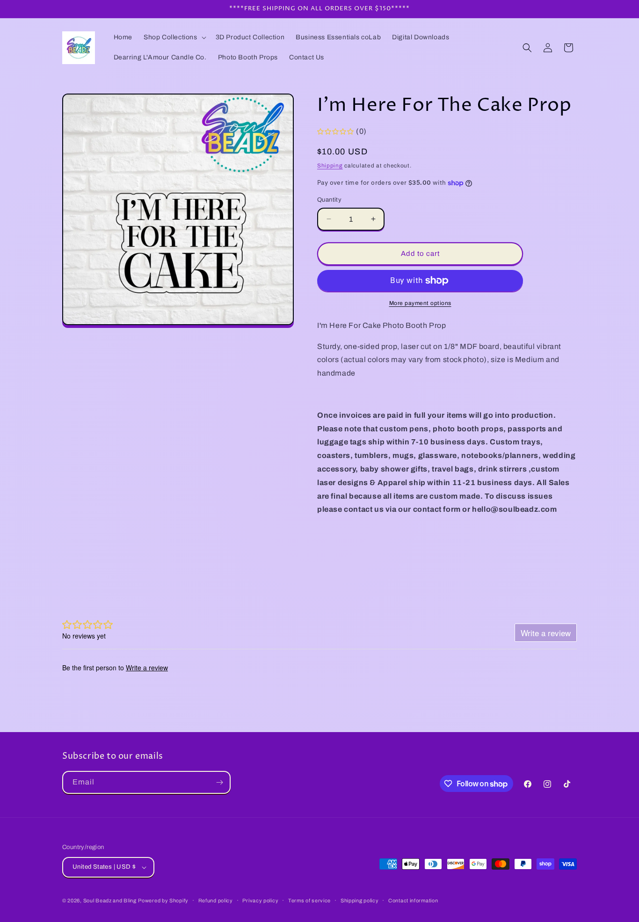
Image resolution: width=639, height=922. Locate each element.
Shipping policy (360, 900)
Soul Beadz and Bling (110, 900)
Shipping (330, 165)
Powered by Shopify (163, 900)
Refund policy (215, 900)
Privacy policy (260, 900)
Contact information (413, 900)
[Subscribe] (219, 782)
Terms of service (309, 900)
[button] (174, 37)
